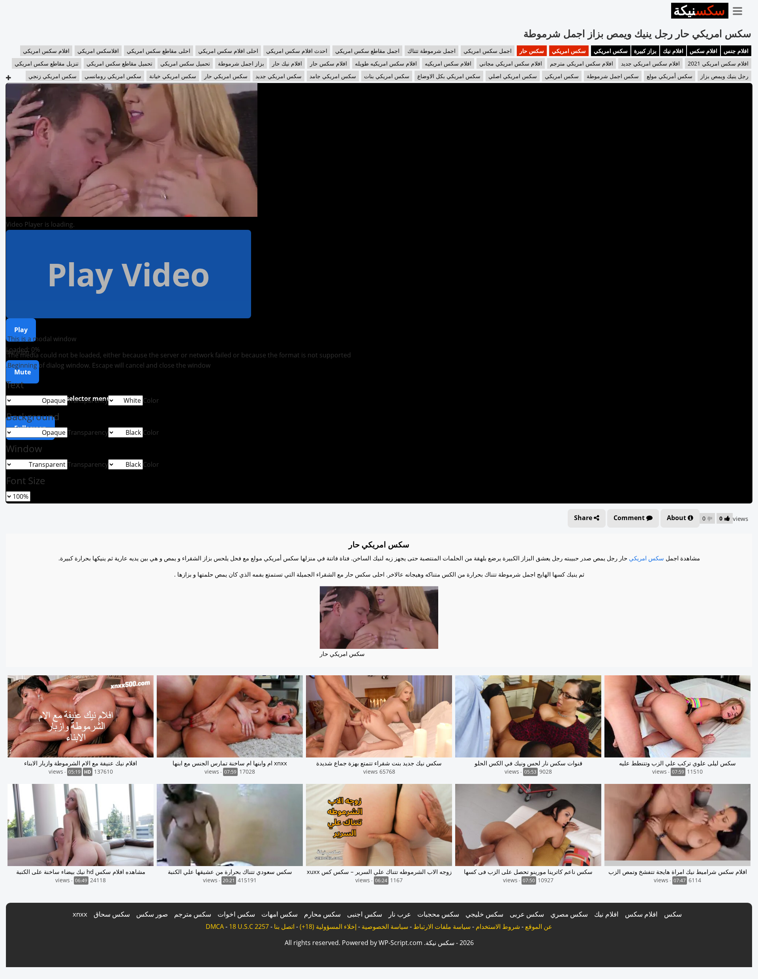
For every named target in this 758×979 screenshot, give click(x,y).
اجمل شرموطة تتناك (431, 50)
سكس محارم (322, 914)
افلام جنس (736, 50)
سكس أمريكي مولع (669, 76)
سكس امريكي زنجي (52, 76)
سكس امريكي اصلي (512, 76)
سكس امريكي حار (226, 76)
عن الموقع (538, 926)
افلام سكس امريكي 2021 (718, 63)
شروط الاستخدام (498, 926)
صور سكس (152, 914)
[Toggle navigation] (740, 9)
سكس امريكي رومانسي (112, 76)
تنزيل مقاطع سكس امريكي (47, 63)
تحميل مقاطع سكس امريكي (119, 63)
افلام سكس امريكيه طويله (386, 63)
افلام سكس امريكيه (448, 63)
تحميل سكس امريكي (185, 63)
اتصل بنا (284, 926)
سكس (673, 914)
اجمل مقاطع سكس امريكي (367, 50)
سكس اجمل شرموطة (613, 76)
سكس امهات (279, 914)
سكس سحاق (112, 914)
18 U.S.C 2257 (249, 926)
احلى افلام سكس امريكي (228, 50)
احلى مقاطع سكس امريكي (158, 50)
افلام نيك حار (287, 63)
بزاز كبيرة (645, 50)
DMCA (215, 926)
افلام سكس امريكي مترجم (581, 63)
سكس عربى (527, 914)
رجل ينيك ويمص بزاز (724, 76)
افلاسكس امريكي (98, 50)
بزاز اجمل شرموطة (241, 63)
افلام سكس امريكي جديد (650, 63)
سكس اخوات (236, 914)
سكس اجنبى (364, 914)
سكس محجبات (438, 914)
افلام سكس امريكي (46, 50)
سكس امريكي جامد (333, 76)
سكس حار (532, 50)
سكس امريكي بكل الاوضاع (448, 76)
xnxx (80, 914)
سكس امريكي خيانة (172, 76)
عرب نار (399, 914)
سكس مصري (569, 914)
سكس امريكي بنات (386, 76)
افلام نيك (673, 50)
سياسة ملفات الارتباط (442, 926)
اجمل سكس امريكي (487, 50)
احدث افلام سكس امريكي (296, 50)
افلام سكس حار (328, 63)
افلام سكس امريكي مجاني (510, 63)
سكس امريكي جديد (278, 76)
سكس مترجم (192, 914)
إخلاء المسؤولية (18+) (328, 926)
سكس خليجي (484, 914)
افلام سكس (703, 50)
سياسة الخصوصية (385, 926)
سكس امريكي (611, 50)
